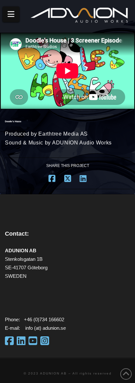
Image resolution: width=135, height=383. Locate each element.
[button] (11, 14)
